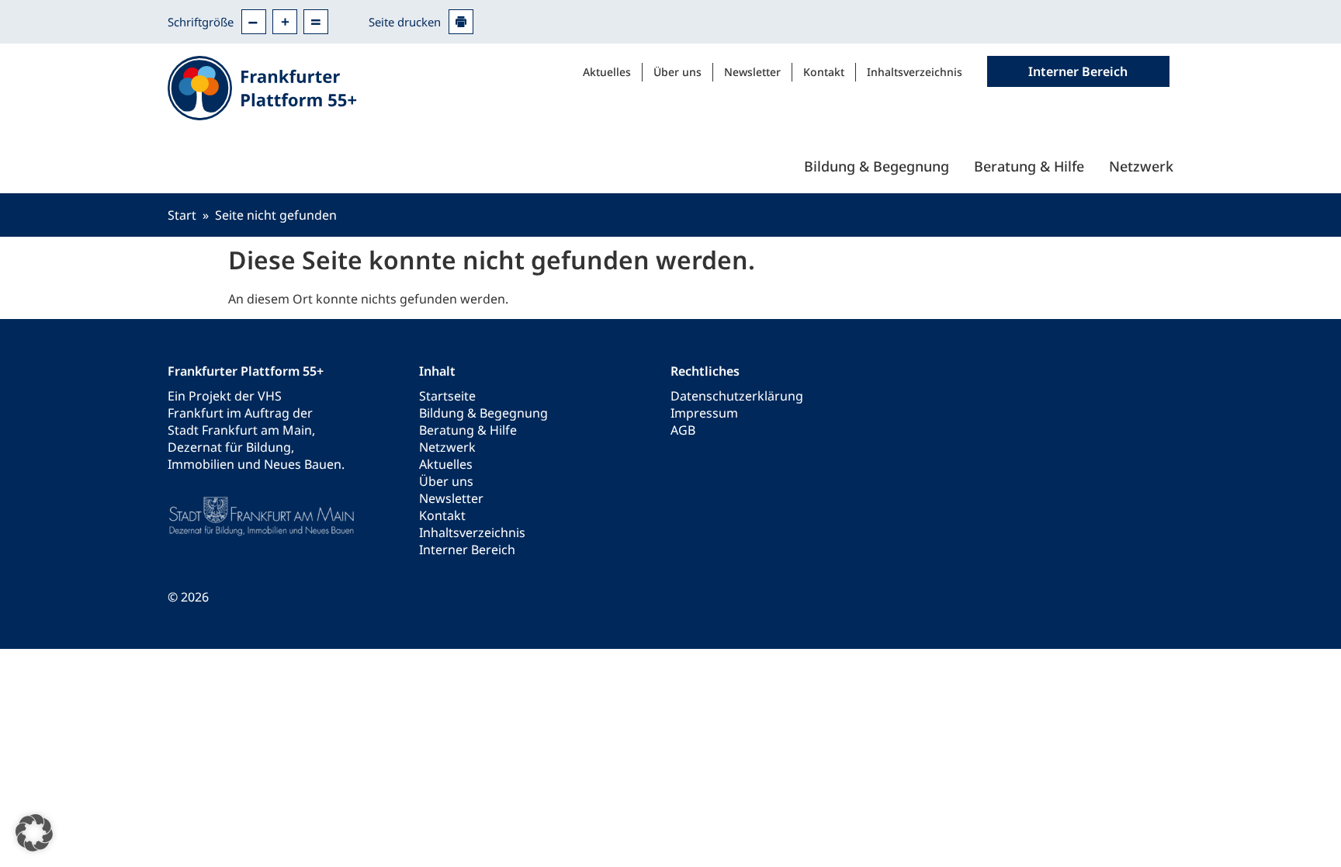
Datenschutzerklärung (736, 395)
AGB (682, 430)
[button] (34, 833)
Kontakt (823, 71)
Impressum (704, 412)
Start (182, 215)
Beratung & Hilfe (1029, 166)
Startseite (447, 395)
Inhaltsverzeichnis (914, 71)
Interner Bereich (467, 549)
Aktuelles (607, 71)
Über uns (677, 71)
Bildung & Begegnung (876, 166)
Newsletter (752, 71)
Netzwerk (1141, 166)
